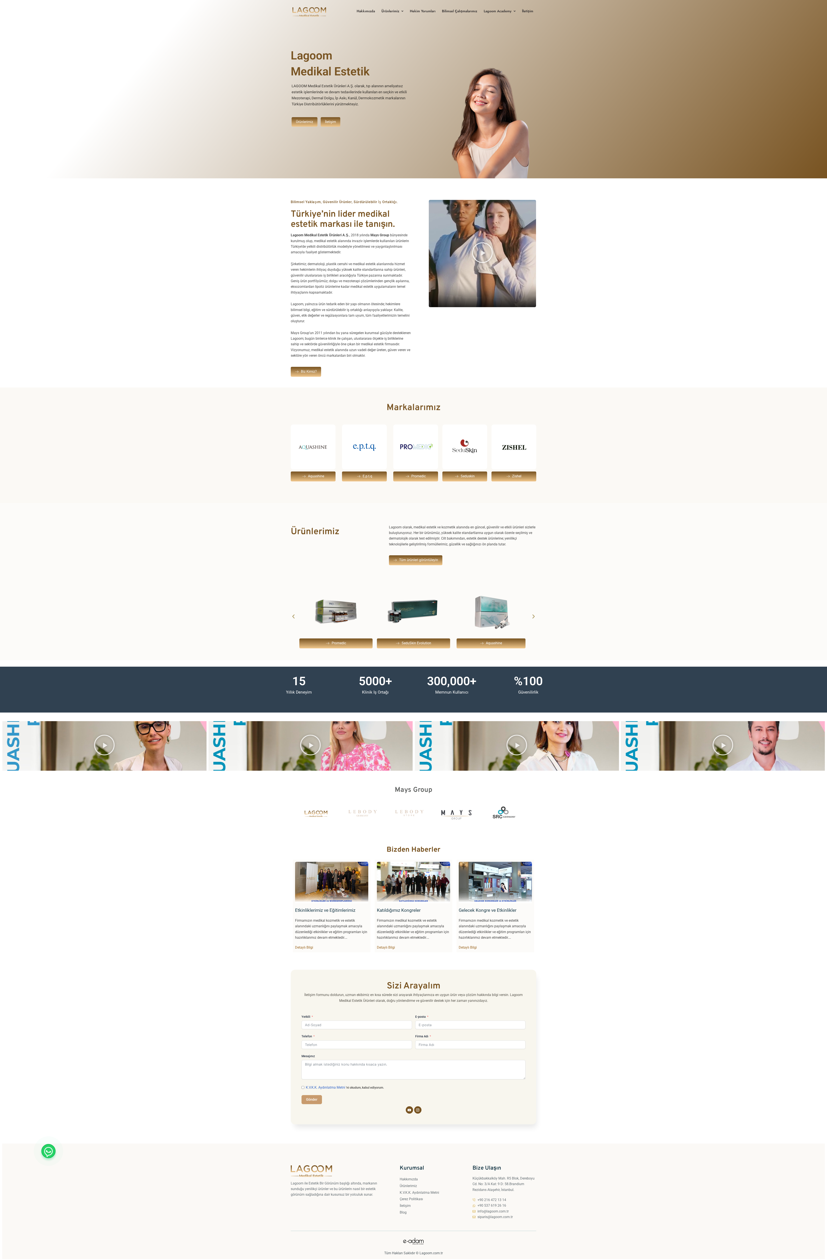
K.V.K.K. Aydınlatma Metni (419, 1193)
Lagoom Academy (497, 11)
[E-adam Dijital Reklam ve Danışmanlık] (413, 1241)
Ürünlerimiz (390, 11)
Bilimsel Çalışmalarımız (459, 11)
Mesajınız (308, 1056)
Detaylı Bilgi (304, 947)
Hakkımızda (366, 11)
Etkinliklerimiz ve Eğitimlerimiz (325, 910)
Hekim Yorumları (422, 11)
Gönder (311, 1099)
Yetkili (306, 1016)
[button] (392, 11)
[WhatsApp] (48, 1151)
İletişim (527, 11)
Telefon (307, 1036)
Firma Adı (421, 1036)
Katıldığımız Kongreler (399, 910)
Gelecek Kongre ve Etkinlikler (487, 910)
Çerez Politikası (411, 1199)
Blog (403, 1212)
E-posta (420, 1016)
